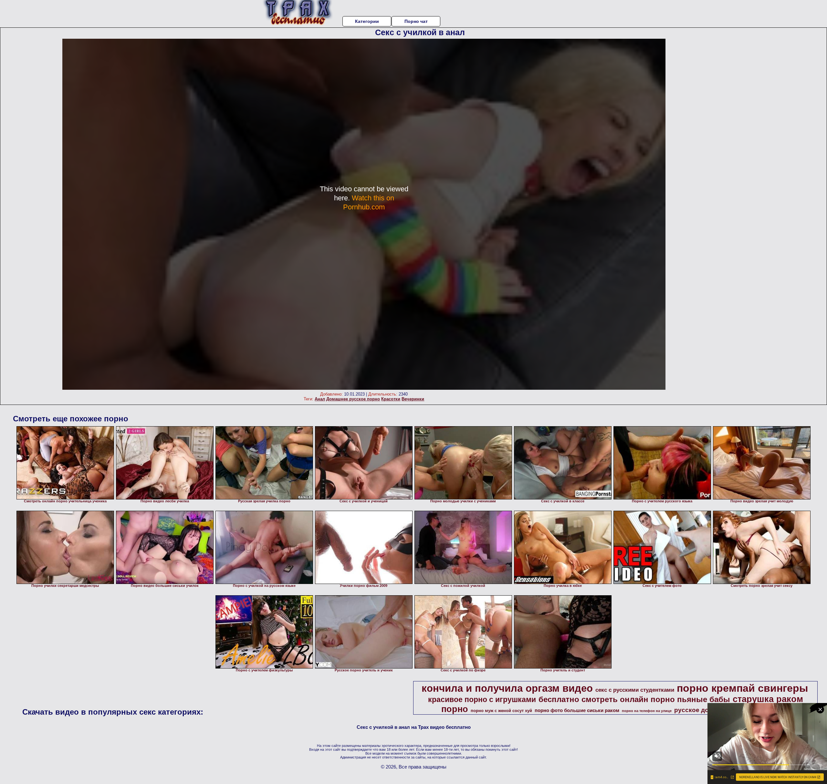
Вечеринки (413, 399)
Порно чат (416, 21)
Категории (367, 21)
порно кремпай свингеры (742, 688)
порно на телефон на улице (647, 711)
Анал (320, 399)
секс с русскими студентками (634, 690)
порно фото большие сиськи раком (577, 710)
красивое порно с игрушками (482, 699)
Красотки (390, 399)
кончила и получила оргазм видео (507, 688)
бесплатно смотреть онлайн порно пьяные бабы (634, 699)
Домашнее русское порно (353, 399)
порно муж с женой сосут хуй (501, 710)
